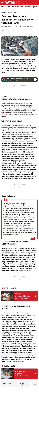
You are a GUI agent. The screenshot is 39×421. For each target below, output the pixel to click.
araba (34, 384)
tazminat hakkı (23, 384)
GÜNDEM (28, 7)
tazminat (23, 64)
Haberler (3, 12)
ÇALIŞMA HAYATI (17, 7)
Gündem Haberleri (13, 12)
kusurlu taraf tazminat (7, 384)
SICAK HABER (5, 7)
